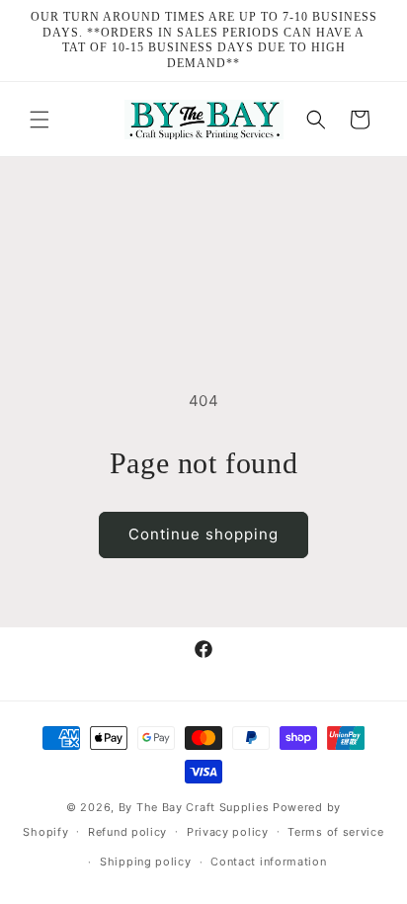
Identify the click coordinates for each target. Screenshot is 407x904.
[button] (39, 119)
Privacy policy (228, 832)
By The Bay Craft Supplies (196, 807)
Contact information (268, 861)
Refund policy (127, 832)
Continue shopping (203, 534)
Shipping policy (146, 861)
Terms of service (335, 832)
